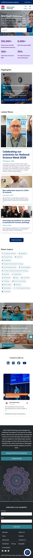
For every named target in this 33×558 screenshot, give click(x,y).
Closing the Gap (16, 458)
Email (2, 518)
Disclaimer (5, 544)
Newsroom (5, 540)
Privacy (13, 544)
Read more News (16, 240)
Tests (4, 536)
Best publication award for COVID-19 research (16, 191)
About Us (22, 532)
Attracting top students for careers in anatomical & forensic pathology (16, 221)
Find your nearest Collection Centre (14, 100)
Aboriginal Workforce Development (16, 453)
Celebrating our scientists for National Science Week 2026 (16, 154)
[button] (31, 337)
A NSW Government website (10, 2)
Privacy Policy (11, 555)
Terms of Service (22, 555)
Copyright (21, 544)
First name (4, 510)
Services (5, 532)
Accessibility (6, 547)
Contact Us (22, 540)
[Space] (7, 7)
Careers (21, 536)
